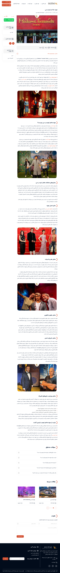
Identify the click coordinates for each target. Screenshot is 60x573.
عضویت (5, 558)
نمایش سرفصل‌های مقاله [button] (52, 53)
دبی (12, 55)
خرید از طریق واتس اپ (10, 20)
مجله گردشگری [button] (16, 3)
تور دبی (11, 32)
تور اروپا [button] (23, 3)
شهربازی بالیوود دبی (52, 145)
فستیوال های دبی (35, 555)
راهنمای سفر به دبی (35, 553)
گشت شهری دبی (50, 85)
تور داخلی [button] (44, 3)
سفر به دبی (24, 79)
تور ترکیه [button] (30, 3)
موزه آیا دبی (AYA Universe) (29, 499)
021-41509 (53, 562)
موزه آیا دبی (52, 126)
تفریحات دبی (10, 58)
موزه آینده (48, 139)
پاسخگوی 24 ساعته (5, 4)
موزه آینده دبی (53, 499)
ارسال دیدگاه (20, 536)
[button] (48, 508)
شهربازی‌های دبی (53, 77)
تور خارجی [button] (37, 3)
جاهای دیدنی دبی (48, 209)
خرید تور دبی (54, 435)
